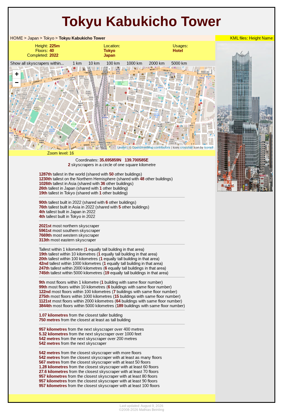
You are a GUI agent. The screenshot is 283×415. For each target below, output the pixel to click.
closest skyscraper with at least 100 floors (122, 385)
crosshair (186, 147)
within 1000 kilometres (81, 263)
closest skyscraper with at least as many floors (119, 357)
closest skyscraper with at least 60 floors (122, 366)
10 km (94, 63)
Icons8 (208, 147)
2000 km (157, 63)
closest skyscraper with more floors (109, 352)
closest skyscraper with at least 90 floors (121, 381)
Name (267, 38)
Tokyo (48, 38)
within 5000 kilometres (82, 272)
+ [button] (17, 74)
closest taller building (103, 315)
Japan (33, 38)
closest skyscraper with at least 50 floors (114, 362)
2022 (76, 202)
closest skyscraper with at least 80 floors (121, 376)
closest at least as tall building (103, 319)
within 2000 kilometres (82, 268)
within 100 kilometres (79, 258)
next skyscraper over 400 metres (114, 329)
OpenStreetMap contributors (151, 147)
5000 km (179, 63)
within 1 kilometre (67, 249)
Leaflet (122, 147)
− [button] (17, 82)
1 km (74, 63)
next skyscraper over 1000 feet (113, 334)
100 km (113, 63)
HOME (16, 38)
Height (254, 38)
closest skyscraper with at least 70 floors (122, 371)
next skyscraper (91, 343)
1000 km (134, 63)
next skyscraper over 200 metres (107, 338)
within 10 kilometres (78, 254)
